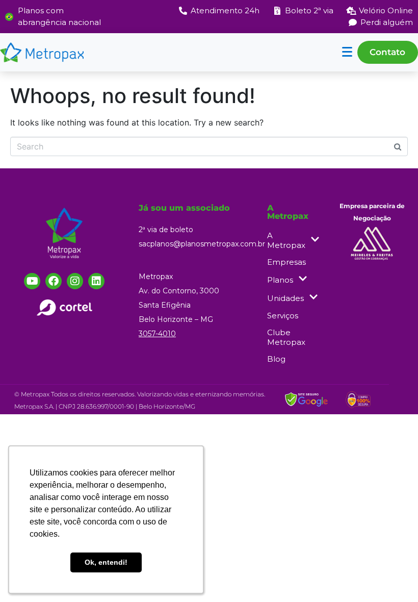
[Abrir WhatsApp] (392, 576)
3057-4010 (157, 333)
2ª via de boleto (166, 229)
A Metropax (286, 240)
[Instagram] (75, 281)
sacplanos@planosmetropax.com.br (202, 243)
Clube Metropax (286, 337)
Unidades (285, 298)
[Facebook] (53, 281)
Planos (280, 280)
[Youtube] (32, 281)
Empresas (286, 262)
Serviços (282, 315)
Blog (276, 359)
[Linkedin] (96, 281)
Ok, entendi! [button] (106, 562)
